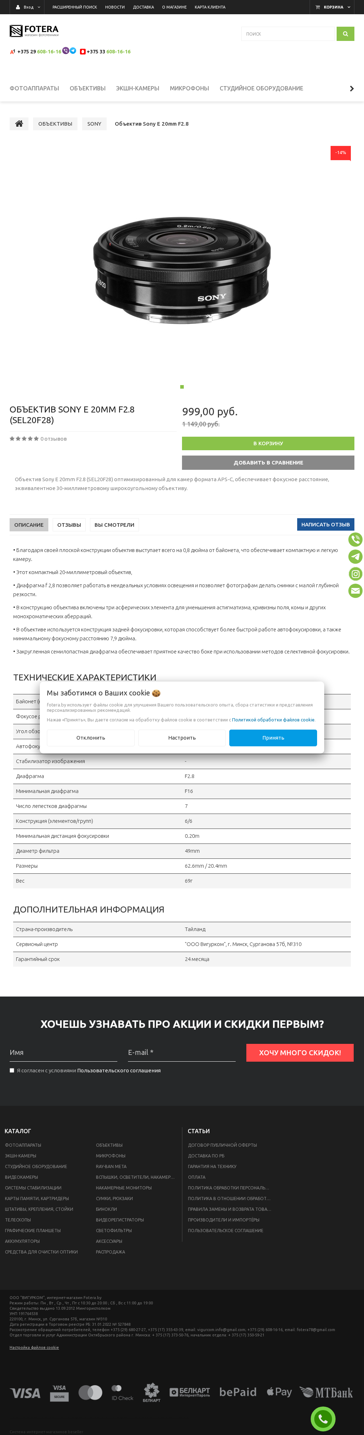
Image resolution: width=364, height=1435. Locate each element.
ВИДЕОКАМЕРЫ (21, 1177)
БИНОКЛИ (106, 1209)
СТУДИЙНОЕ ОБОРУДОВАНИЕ (36, 1166)
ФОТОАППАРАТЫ (23, 1145)
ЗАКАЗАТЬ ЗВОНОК (326, 1419)
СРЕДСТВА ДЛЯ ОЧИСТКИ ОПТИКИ (41, 1252)
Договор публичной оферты (222, 1145)
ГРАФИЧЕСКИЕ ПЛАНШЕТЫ (33, 1230)
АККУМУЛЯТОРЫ (22, 1241)
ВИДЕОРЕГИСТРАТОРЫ (120, 1220)
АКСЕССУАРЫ (109, 1241)
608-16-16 (49, 51)
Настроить (182, 738)
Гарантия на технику (212, 1166)
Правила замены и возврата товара (230, 1209)
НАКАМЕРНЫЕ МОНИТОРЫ (124, 1188)
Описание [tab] (29, 525)
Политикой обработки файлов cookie (273, 719)
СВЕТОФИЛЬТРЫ (114, 1230)
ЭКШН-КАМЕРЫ (20, 1155)
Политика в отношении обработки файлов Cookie (231, 1198)
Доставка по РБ (206, 1155)
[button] (355, 539)
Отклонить (90, 738)
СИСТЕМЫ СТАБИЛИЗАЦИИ (33, 1188)
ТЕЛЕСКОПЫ (18, 1220)
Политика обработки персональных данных (231, 1188)
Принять (273, 738)
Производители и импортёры (223, 1220)
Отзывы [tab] (69, 525)
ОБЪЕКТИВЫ (109, 1145)
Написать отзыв (325, 524)
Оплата (196, 1177)
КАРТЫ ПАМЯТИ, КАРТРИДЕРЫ (37, 1198)
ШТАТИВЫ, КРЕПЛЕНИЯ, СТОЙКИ (39, 1209)
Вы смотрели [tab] (114, 525)
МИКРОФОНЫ (110, 1155)
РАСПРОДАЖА (110, 1252)
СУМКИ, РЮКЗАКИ (114, 1198)
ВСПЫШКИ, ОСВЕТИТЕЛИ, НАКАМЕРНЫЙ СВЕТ (137, 1177)
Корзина (333, 7)
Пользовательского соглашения (119, 1070)
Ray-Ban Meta (111, 1166)
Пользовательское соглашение (225, 1230)
